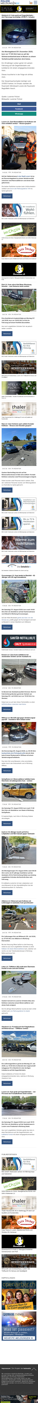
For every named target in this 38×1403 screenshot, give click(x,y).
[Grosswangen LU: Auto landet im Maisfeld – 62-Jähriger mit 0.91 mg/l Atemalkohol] (19, 591)
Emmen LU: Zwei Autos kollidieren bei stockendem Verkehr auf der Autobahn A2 (16, 655)
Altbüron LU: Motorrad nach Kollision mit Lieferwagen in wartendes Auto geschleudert (17, 902)
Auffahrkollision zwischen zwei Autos (14, 704)
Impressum (6, 1368)
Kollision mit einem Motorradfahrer (13, 949)
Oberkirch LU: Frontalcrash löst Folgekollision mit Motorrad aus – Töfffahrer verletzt (18, 1027)
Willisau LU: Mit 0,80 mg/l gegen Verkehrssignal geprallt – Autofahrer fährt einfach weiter (18, 718)
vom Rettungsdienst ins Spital (20, 1011)
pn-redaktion (16, 47)
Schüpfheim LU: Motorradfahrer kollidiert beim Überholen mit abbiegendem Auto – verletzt (18, 780)
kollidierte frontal (7, 1134)
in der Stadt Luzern (23, 176)
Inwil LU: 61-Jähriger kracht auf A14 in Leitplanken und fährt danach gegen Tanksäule (18, 833)
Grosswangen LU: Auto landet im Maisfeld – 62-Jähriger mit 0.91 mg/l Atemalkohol (18, 576)
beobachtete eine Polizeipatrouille (13, 753)
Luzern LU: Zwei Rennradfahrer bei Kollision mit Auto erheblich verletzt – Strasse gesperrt (19, 122)
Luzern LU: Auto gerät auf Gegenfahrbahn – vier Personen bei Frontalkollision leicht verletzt (19, 1092)
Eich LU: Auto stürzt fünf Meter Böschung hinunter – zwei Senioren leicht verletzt (16, 285)
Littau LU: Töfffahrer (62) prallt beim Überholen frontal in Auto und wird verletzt (18, 967)
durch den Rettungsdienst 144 (20, 188)
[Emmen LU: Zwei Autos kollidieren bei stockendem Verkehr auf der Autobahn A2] (19, 672)
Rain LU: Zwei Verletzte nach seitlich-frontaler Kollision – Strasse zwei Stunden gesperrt (18, 424)
